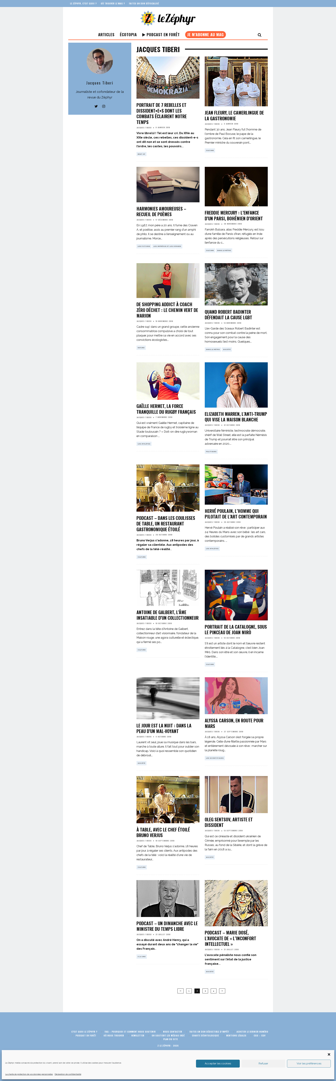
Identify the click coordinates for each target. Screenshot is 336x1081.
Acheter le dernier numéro (252, 1031)
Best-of (141, 154)
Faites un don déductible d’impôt (209, 1031)
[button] (329, 1054)
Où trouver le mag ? (113, 3)
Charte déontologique (205, 1035)
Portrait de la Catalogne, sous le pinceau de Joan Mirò (236, 629)
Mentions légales (236, 1035)
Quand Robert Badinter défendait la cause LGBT (228, 314)
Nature (141, 348)
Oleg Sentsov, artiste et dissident (229, 822)
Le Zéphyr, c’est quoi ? (83, 3)
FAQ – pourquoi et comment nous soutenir (130, 1031)
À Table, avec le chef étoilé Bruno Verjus (163, 832)
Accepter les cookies (218, 1063)
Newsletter (137, 1035)
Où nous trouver (114, 1035)
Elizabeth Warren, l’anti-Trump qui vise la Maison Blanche (236, 417)
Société (227, 349)
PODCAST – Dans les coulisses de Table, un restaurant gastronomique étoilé (165, 523)
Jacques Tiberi (144, 127)
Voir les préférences (309, 1063)
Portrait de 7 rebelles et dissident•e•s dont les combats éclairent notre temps (161, 113)
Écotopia (128, 34)
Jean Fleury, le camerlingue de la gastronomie (234, 115)
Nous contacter (172, 1031)
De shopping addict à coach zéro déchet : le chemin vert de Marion (167, 310)
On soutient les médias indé (168, 1035)
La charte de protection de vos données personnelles (29, 1074)
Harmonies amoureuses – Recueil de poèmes (161, 211)
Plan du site (170, 1039)
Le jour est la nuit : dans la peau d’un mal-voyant (163, 728)
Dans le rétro (224, 250)
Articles (106, 34)
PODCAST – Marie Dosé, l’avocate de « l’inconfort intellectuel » (230, 938)
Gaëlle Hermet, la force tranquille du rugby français (166, 409)
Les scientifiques (215, 758)
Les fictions (144, 246)
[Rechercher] (260, 35)
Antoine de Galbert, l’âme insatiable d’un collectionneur (167, 615)
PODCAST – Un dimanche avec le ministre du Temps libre (167, 926)
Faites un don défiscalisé (144, 3)
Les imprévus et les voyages (167, 246)
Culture (210, 150)
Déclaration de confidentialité (68, 1074)
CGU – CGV (259, 1035)
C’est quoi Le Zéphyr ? (84, 1031)
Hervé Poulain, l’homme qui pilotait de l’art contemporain (236, 514)
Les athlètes (144, 444)
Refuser (263, 1063)
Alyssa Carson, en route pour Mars (234, 723)
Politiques (211, 451)
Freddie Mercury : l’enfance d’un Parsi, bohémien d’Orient (234, 215)
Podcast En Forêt (162, 34)
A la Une (142, 956)
